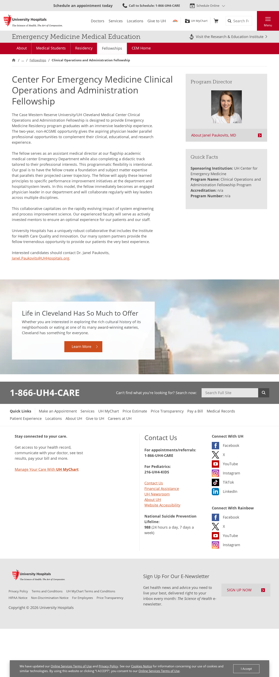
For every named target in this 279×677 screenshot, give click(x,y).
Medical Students (51, 48)
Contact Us (153, 483)
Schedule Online (207, 5)
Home (14, 60)
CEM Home (141, 48)
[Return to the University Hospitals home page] (33, 21)
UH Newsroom (157, 494)
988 (147, 527)
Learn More (81, 346)
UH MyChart (199, 21)
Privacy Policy (108, 666)
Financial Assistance (161, 488)
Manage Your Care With (47, 469)
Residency (84, 48)
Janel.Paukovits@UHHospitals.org (40, 258)
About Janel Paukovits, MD (213, 135)
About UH (152, 499)
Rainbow (175, 21)
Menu (268, 25)
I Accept (246, 669)
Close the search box (255, 21)
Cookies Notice (141, 666)
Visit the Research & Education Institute (229, 36)
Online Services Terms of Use (71, 666)
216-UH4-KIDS (156, 472)
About (22, 48)
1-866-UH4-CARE (45, 392)
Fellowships (112, 48)
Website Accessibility (162, 505)
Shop (216, 21)
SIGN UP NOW (239, 589)
